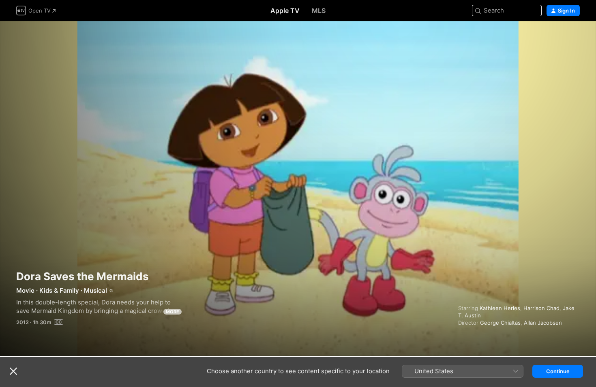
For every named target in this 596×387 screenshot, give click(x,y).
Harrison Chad (541, 308)
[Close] (13, 371)
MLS (319, 10)
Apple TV (285, 10)
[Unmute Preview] (574, 37)
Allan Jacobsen (543, 322)
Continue (558, 371)
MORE (172, 312)
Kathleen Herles (500, 308)
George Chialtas (500, 322)
